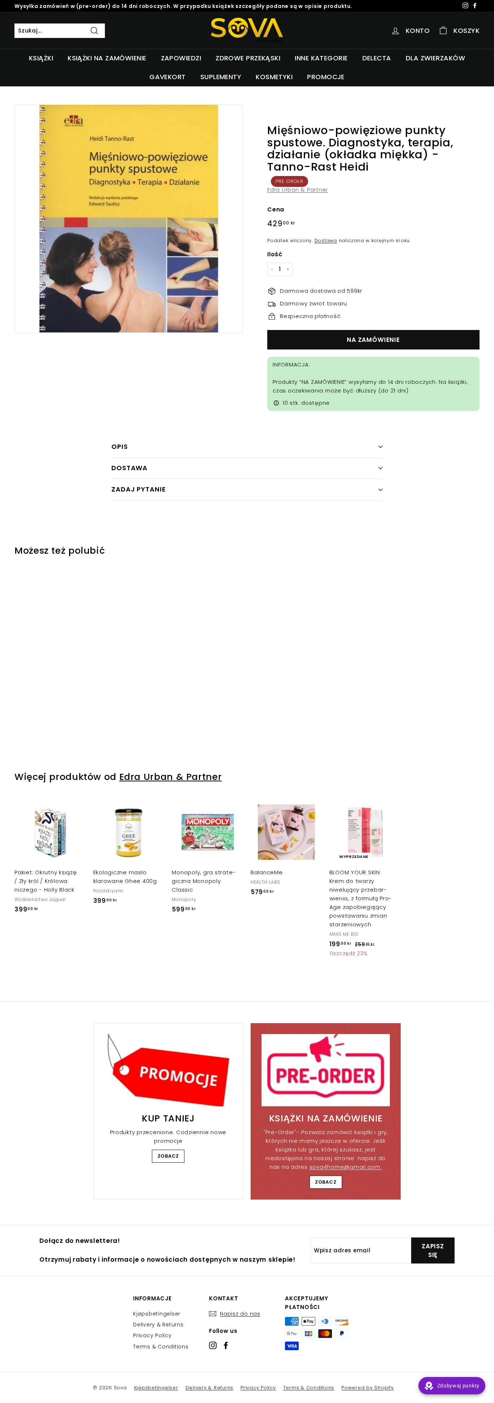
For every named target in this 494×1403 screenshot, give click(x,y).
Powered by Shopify (367, 1387)
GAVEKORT (167, 76)
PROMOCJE (326, 76)
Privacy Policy (152, 1335)
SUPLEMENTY (221, 76)
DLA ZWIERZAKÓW (435, 58)
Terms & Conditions (161, 1346)
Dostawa (326, 240)
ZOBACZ (168, 1156)
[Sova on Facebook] (226, 1345)
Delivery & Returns (158, 1324)
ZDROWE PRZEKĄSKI (248, 58)
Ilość (274, 254)
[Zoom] (129, 218)
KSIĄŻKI (41, 58)
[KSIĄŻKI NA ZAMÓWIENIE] (325, 1070)
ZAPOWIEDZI (181, 58)
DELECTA (376, 58)
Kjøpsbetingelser (156, 1313)
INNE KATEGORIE (321, 58)
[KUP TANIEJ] (168, 1070)
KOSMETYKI (274, 76)
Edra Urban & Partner (297, 189)
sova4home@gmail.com (346, 1167)
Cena (275, 209)
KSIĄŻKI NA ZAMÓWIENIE (107, 58)
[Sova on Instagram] (213, 1345)
